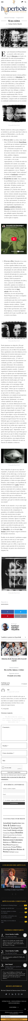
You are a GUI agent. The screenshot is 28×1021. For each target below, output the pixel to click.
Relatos (13, 849)
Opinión (20, 842)
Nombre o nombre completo (9, 788)
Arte (22, 823)
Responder (6, 708)
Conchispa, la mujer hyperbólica (14, 890)
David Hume (22, 142)
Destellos (19, 832)
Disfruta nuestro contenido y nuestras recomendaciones (14, 1013)
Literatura (19, 839)
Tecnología (16, 852)
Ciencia (18, 826)
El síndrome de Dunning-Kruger (9, 905)
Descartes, (15, 56)
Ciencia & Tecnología (9, 17)
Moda (10, 842)
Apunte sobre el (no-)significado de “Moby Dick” (13, 967)
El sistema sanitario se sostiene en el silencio (8, 912)
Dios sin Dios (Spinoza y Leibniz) (14, 669)
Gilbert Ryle (6, 529)
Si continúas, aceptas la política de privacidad (15, 800)
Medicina (6, 842)
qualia (17, 484)
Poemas (13, 847)
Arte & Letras (9, 825)
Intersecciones (8, 839)
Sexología (11, 852)
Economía (9, 835)
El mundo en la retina (14, 675)
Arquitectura (16, 823)
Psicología (6, 849)
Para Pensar (7, 844)
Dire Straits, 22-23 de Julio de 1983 (8, 921)
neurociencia (4, 604)
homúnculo (15, 174)
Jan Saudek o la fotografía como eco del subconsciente (9, 916)
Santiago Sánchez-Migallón (15, 24)
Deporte (12, 833)
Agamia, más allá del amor (7, 908)
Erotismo (19, 835)
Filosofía (6, 837)
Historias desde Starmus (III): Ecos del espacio (14, 660)
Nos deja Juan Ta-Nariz (11, 953)
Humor (22, 837)
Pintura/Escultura (7, 847)
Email (4, 794)
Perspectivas (14, 845)
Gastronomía (19, 837)
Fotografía (13, 837)
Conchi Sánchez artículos (15, 830)
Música (14, 842)
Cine (20, 827)
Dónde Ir (5, 835)
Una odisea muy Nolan (11, 936)
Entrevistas (14, 835)
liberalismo (19, 77)
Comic (4, 830)
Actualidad (7, 823)
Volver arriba (12, 1007)
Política (18, 847)
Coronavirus (6, 833)
